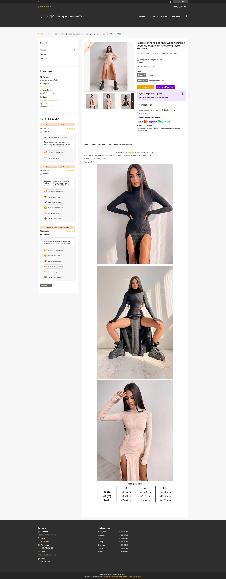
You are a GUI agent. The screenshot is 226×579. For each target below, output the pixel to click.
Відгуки (43, 58)
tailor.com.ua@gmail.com (49, 100)
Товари (152, 16)
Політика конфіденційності (131, 576)
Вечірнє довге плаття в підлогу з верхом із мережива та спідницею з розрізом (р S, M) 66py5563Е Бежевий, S (58, 144)
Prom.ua (124, 574)
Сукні (50, 34)
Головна (141, 16)
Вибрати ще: (151, 80)
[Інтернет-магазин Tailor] (46, 16)
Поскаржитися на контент (112, 576)
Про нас (164, 16)
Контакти (176, 16)
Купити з (161, 87)
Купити (146, 87)
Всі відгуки (45, 285)
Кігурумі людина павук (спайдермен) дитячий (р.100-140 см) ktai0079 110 (57, 242)
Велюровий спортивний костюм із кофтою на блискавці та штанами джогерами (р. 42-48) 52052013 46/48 (57, 183)
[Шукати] (185, 16)
